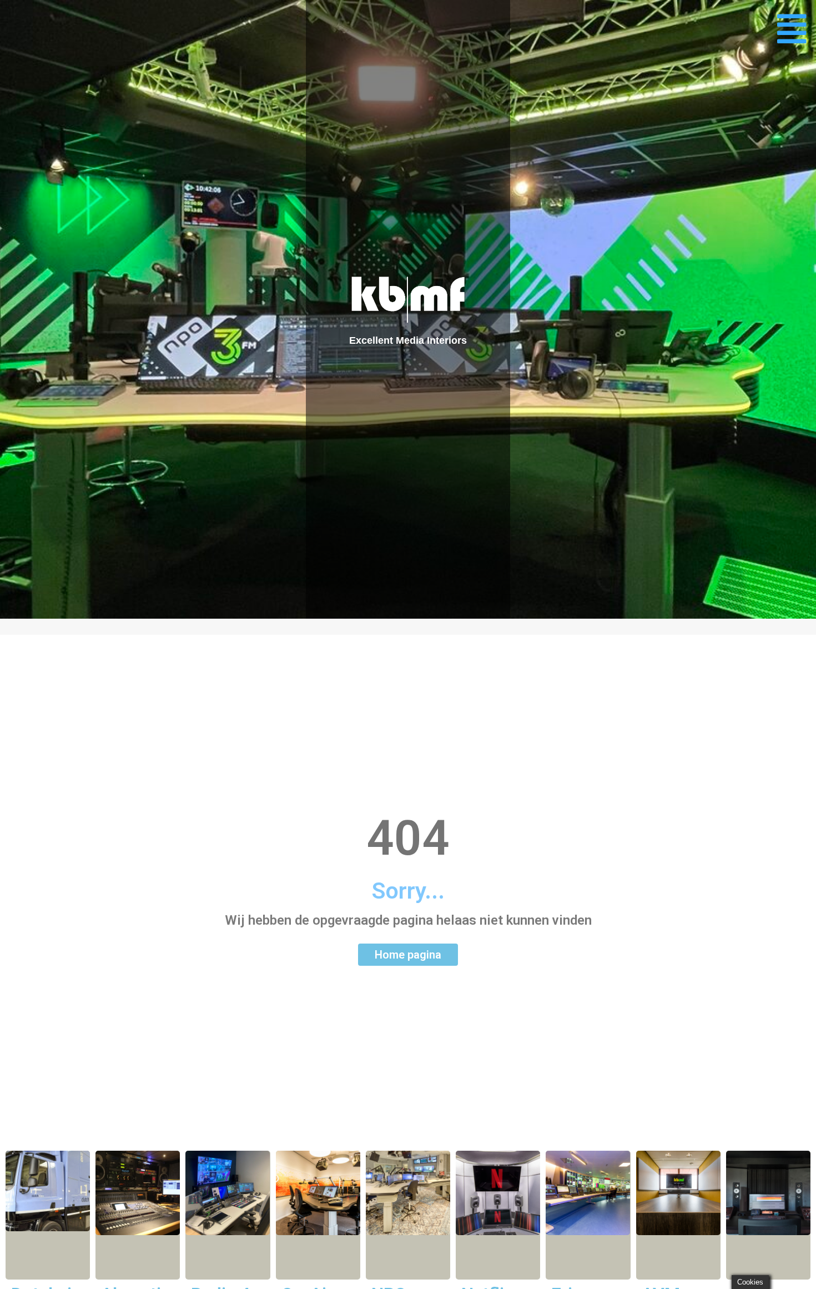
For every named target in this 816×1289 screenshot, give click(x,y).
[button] (791, 29)
